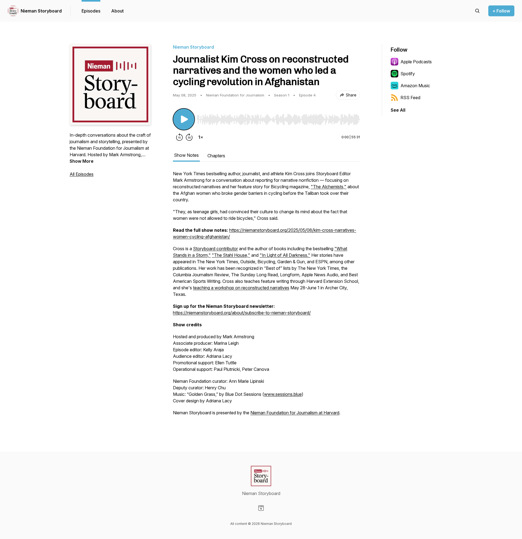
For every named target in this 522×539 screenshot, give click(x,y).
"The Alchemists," (328, 186)
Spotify (407, 73)
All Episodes (82, 174)
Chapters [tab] (216, 155)
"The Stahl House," (231, 255)
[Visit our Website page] (261, 508)
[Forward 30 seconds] (189, 137)
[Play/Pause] (184, 119)
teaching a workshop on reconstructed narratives (241, 287)
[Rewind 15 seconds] (179, 137)
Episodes (91, 11)
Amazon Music (415, 85)
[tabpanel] (266, 295)
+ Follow (501, 11)
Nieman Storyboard (41, 11)
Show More (82, 161)
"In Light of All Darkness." (285, 255)
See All (398, 110)
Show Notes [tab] (186, 155)
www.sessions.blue (283, 394)
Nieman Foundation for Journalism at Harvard (294, 412)
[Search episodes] (477, 11)
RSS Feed (410, 97)
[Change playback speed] (200, 137)
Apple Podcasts (416, 61)
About (117, 11)
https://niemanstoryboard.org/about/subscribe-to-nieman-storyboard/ (242, 312)
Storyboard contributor (215, 248)
